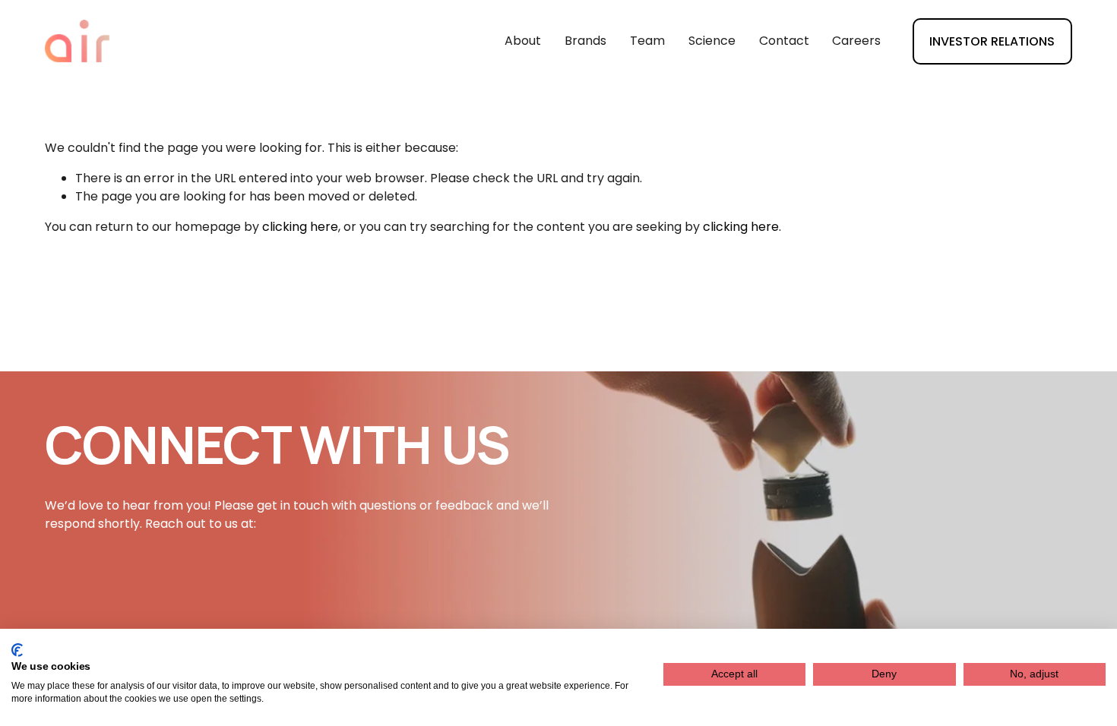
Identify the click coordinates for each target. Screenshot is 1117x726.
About (523, 40)
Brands (585, 40)
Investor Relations (992, 41)
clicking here (300, 226)
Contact (784, 40)
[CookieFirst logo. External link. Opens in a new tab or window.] (17, 650)
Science (712, 40)
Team (647, 40)
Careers (856, 40)
